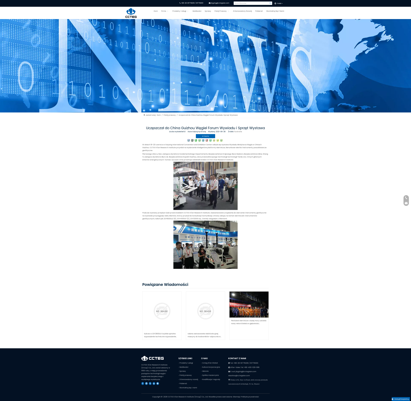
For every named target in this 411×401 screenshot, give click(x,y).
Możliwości (183, 367)
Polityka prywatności (250, 397)
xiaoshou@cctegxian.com (239, 375)
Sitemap (236, 397)
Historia (205, 371)
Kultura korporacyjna (211, 367)
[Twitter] (150, 383)
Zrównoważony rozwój (188, 379)
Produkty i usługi (186, 363)
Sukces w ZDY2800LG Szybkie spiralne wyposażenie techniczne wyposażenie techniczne (160, 335)
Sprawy (182, 371)
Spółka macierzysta (210, 375)
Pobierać (183, 383)
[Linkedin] (146, 383)
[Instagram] (157, 383)
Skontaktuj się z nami (188, 387)
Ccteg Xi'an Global (210, 363)
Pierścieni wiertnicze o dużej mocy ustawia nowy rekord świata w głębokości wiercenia (248, 322)
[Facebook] (142, 383)
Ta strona (238, 131)
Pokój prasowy (185, 375)
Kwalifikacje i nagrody (211, 379)
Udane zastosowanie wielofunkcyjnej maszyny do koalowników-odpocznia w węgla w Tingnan (204, 335)
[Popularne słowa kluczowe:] (270, 3)
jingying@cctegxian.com (220, 3)
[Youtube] (154, 383)
